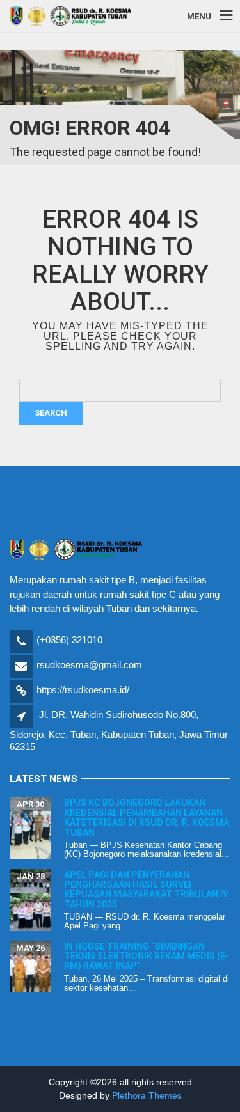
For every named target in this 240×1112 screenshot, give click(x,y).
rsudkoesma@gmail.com (89, 664)
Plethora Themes (147, 1095)
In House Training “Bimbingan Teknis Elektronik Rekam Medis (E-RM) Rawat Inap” (146, 956)
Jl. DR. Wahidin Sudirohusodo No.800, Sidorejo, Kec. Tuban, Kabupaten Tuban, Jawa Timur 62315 (119, 730)
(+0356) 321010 (69, 639)
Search (51, 413)
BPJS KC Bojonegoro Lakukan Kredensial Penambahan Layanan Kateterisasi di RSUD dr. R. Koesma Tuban (146, 817)
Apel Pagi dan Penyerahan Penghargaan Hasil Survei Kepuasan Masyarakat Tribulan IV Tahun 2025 (146, 889)
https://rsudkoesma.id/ (82, 689)
